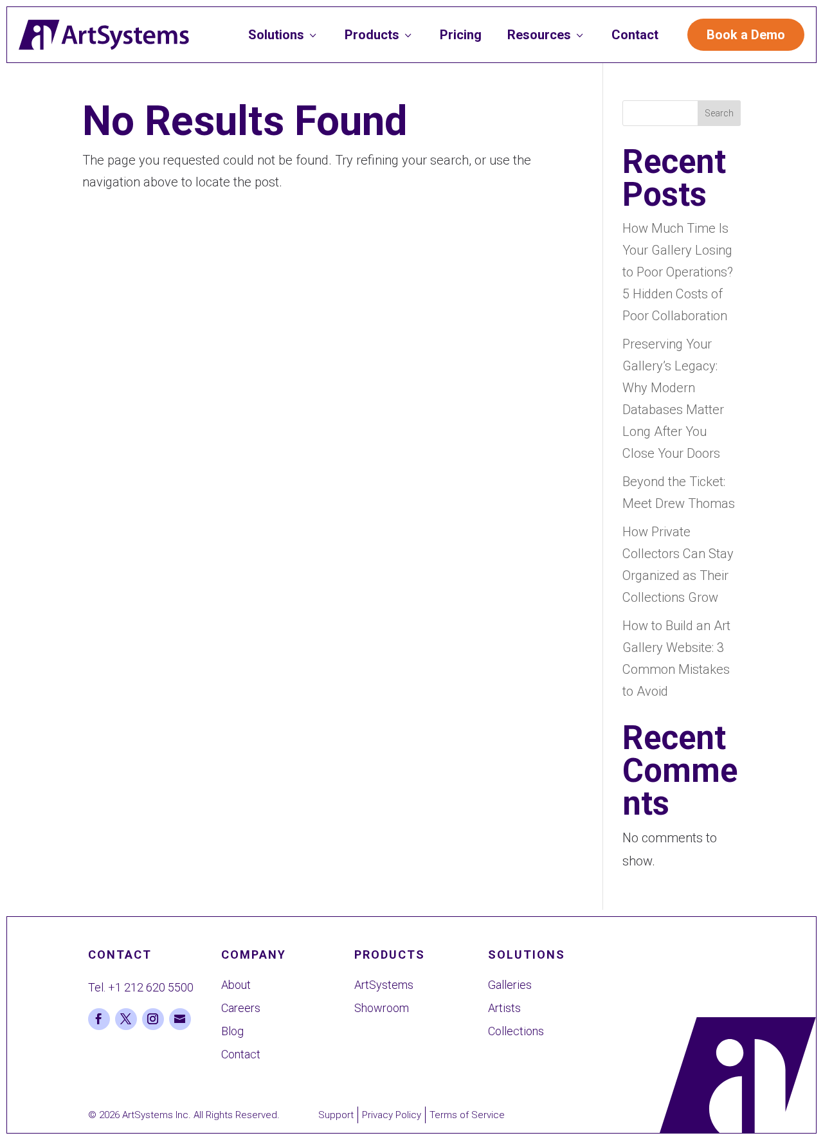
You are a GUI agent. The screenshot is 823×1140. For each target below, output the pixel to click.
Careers (240, 1008)
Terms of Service (467, 1115)
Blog (232, 1031)
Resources (546, 34)
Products (379, 34)
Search (719, 113)
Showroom (381, 1008)
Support (336, 1115)
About (236, 984)
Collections (516, 1031)
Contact (634, 34)
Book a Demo (746, 34)
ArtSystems (383, 984)
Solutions (283, 34)
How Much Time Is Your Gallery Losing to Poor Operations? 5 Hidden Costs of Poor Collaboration (677, 272)
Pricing (461, 34)
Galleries (510, 984)
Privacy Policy (391, 1115)
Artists (504, 1008)
